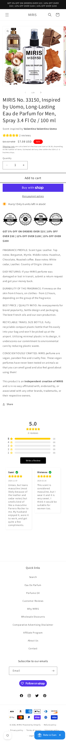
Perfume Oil (33, 593)
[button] (7, 15)
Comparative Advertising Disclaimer (33, 624)
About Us (33, 640)
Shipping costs (9, 146)
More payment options (33, 196)
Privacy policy (16, 730)
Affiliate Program (33, 632)
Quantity (7, 158)
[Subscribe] (53, 671)
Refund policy (50, 725)
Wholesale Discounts (33, 616)
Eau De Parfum (33, 585)
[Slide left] (25, 92)
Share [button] (10, 404)
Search (33, 577)
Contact (33, 648)
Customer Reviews (33, 600)
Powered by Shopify (32, 725)
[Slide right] (41, 92)
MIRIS (19, 725)
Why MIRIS (33, 608)
